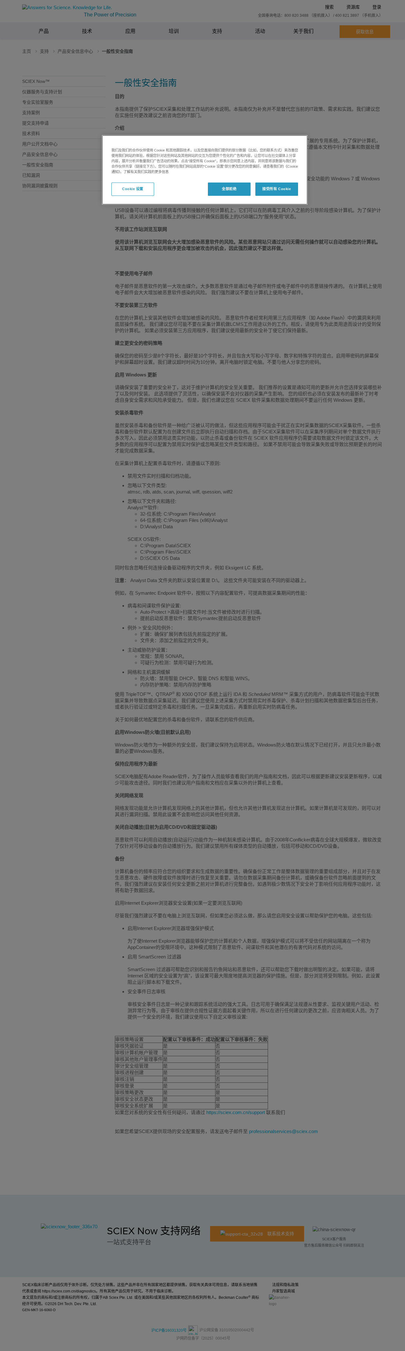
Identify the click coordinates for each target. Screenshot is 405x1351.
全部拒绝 (229, 189)
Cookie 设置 (132, 189)
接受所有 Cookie (276, 189)
